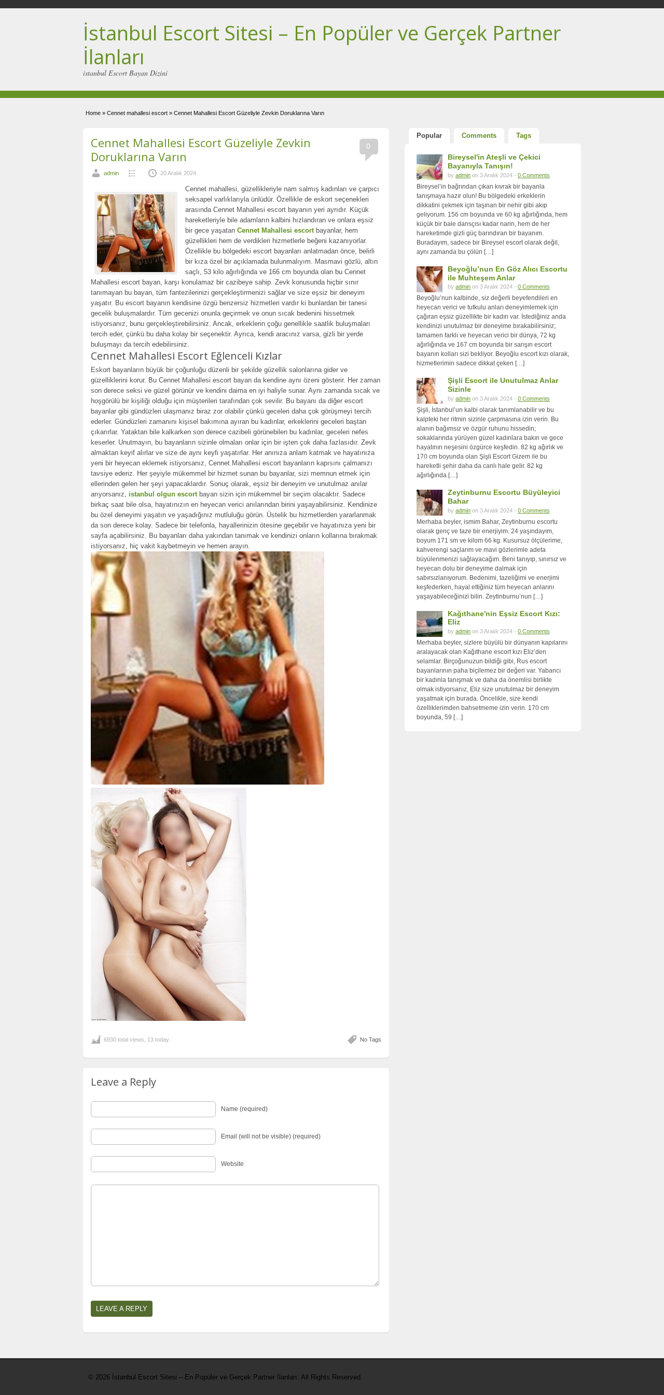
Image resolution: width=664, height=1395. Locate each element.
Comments (479, 135)
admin (111, 173)
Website (232, 1164)
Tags (523, 135)
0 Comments (534, 175)
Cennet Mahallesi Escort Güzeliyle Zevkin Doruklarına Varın (201, 149)
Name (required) (244, 1109)
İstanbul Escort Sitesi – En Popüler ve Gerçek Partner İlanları (322, 44)
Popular (429, 135)
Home (93, 113)
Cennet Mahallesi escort (275, 230)
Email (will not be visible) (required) (271, 1136)
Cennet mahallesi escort (137, 113)
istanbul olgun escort (163, 494)
